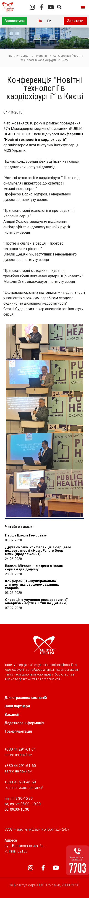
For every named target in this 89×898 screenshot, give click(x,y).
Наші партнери (17, 706)
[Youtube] (51, 7)
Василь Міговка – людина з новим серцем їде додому (34, 567)
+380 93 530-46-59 (20, 782)
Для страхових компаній (26, 698)
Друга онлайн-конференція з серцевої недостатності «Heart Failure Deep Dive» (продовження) (38, 550)
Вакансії (12, 714)
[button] (83, 7)
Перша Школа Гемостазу (26, 535)
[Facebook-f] (41, 7)
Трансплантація (18, 731)
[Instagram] (32, 7)
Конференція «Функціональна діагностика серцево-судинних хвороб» (32, 584)
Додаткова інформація (24, 723)
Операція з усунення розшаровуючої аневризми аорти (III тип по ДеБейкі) (36, 601)
